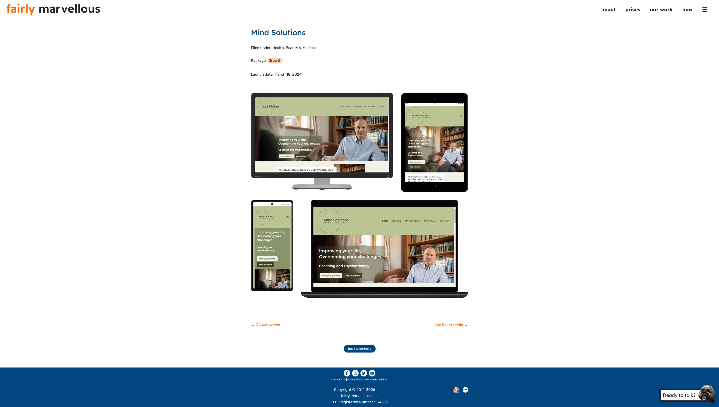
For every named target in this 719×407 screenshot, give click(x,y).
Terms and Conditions (376, 379)
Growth (275, 60)
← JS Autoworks (265, 325)
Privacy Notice (355, 379)
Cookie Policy (338, 379)
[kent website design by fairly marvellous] (465, 389)
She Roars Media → (451, 325)
